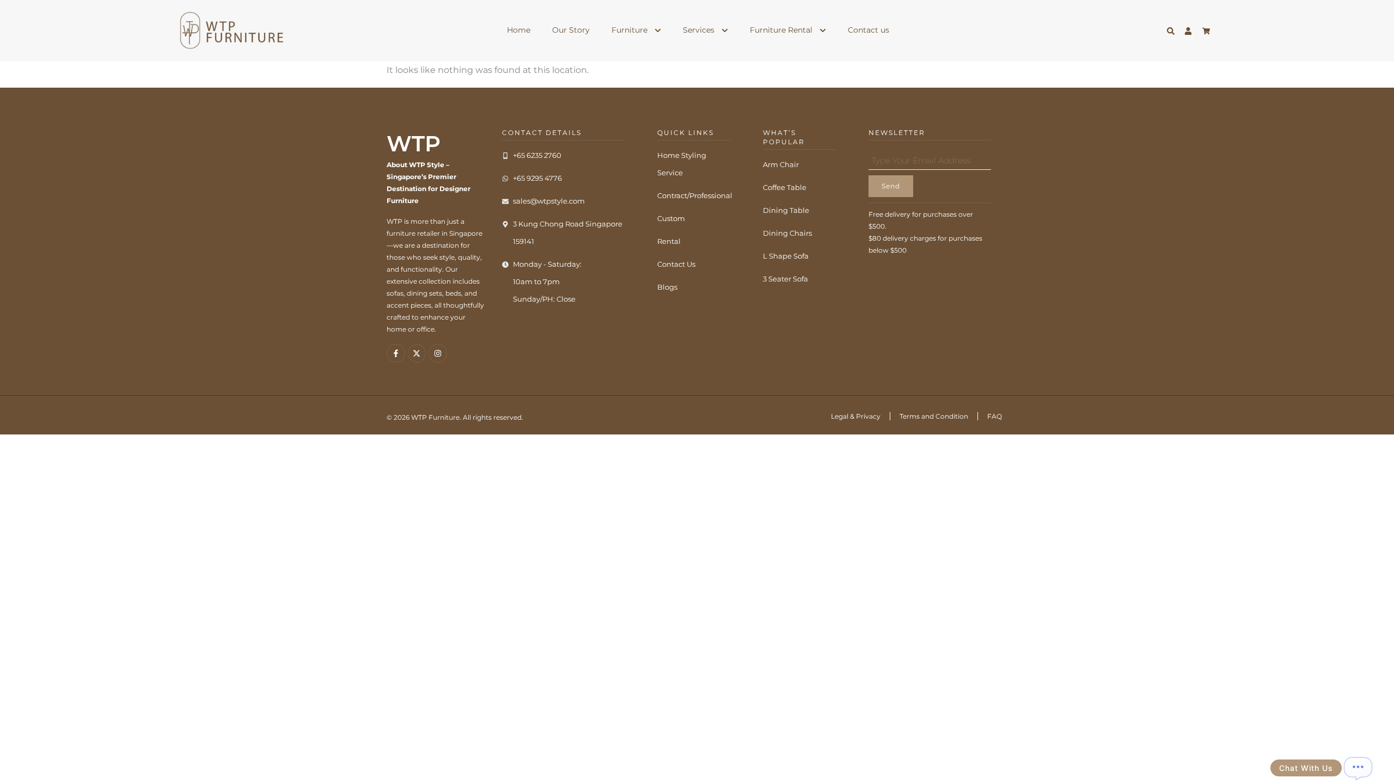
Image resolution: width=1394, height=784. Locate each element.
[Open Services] (725, 30)
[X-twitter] (417, 353)
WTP (414, 143)
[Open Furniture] (658, 30)
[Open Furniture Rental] (823, 30)
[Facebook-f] (396, 353)
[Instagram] (438, 353)
